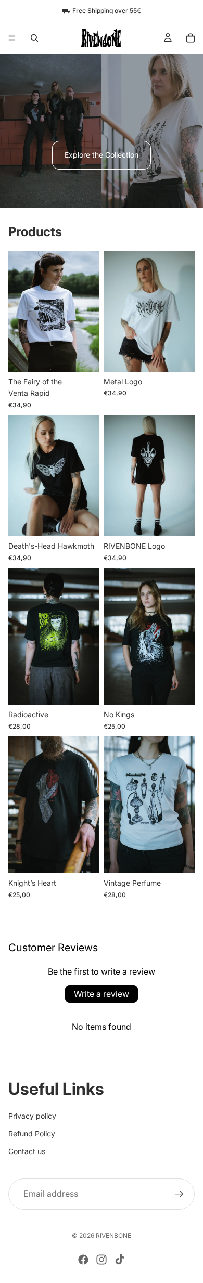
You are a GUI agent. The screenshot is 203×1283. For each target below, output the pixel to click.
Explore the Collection (101, 154)
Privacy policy (32, 1115)
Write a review (101, 994)
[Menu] (12, 38)
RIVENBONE (113, 1235)
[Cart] (190, 38)
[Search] (34, 38)
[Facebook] (83, 1259)
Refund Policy (31, 1133)
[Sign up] (179, 1193)
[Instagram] (101, 1259)
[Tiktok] (119, 1259)
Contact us (26, 1151)
